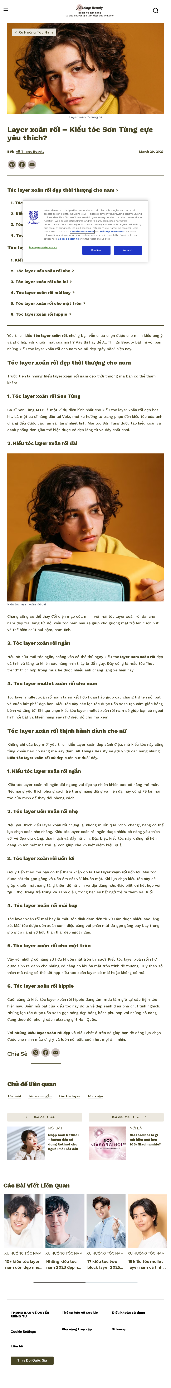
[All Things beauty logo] (89, 7)
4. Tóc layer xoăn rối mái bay (41, 292)
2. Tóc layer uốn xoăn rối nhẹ (40, 270)
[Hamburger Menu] (5, 9)
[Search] (155, 10)
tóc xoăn (95, 1096)
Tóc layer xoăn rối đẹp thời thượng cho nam (60, 190)
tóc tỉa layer (69, 1096)
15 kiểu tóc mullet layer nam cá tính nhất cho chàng (145, 1267)
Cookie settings (68, 238)
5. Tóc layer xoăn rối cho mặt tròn (46, 303)
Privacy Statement (112, 231)
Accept (127, 250)
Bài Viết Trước (45, 1117)
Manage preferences (43, 247)
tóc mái (14, 1096)
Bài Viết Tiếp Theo (126, 1117)
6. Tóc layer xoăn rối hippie (39, 314)
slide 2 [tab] (112, 1282)
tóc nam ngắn (40, 1096)
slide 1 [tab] (59, 1282)
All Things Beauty (30, 151)
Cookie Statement (82, 231)
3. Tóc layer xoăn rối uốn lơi (39, 281)
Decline (96, 250)
